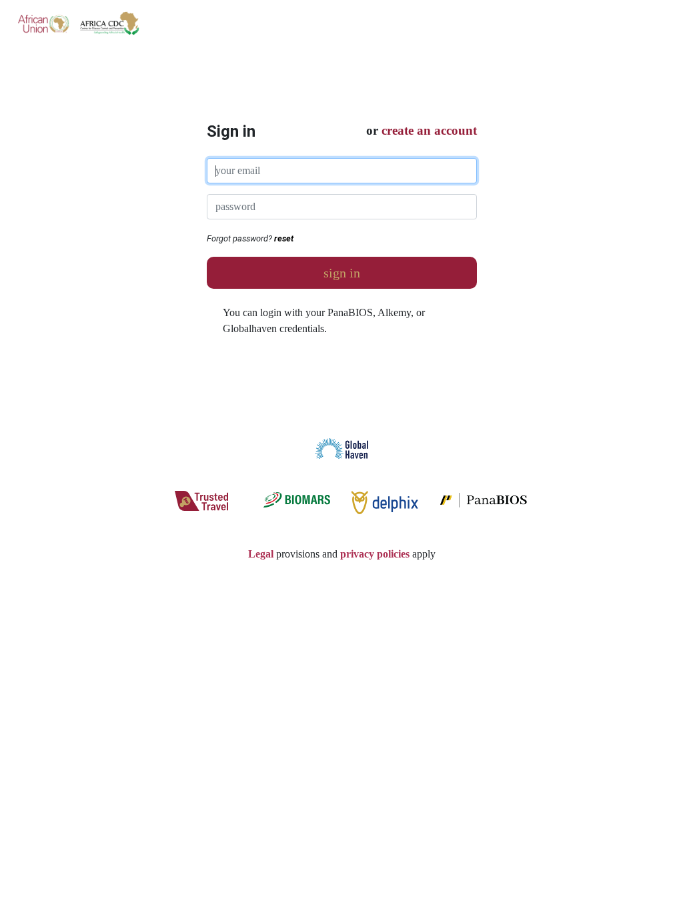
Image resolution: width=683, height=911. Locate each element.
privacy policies (375, 554)
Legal (260, 554)
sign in (341, 272)
